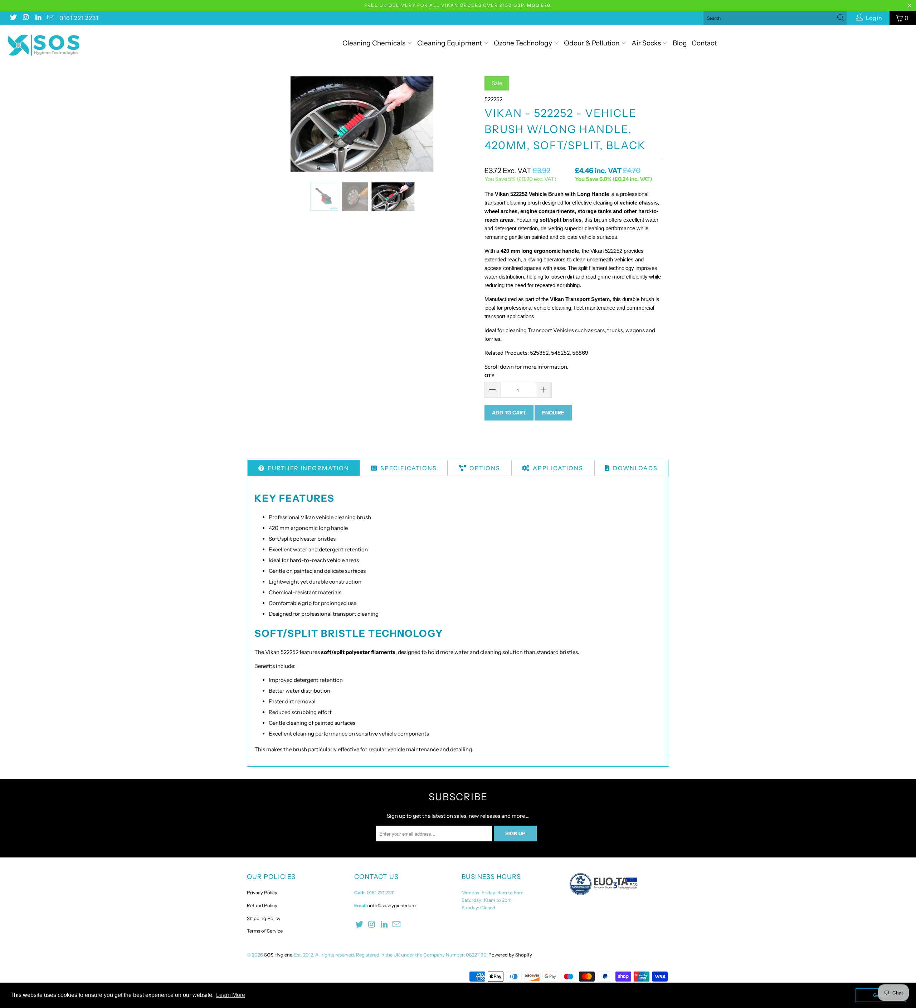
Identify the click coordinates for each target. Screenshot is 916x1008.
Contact (704, 43)
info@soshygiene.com (392, 905)
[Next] (465, 124)
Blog (680, 43)
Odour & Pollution (592, 43)
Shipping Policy (264, 918)
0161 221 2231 (78, 17)
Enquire (553, 412)
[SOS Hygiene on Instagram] (25, 17)
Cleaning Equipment (449, 43)
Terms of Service (265, 931)
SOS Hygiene (278, 955)
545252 (560, 352)
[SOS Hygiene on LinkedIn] (38, 17)
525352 (539, 352)
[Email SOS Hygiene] (50, 17)
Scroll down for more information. (526, 366)
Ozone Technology (524, 43)
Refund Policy (262, 905)
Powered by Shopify (510, 955)
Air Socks (647, 43)
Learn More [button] (230, 995)
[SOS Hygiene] (77, 45)
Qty (489, 375)
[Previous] (259, 124)
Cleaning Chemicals (373, 43)
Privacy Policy (262, 892)
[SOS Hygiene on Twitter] (13, 17)
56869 (580, 352)
